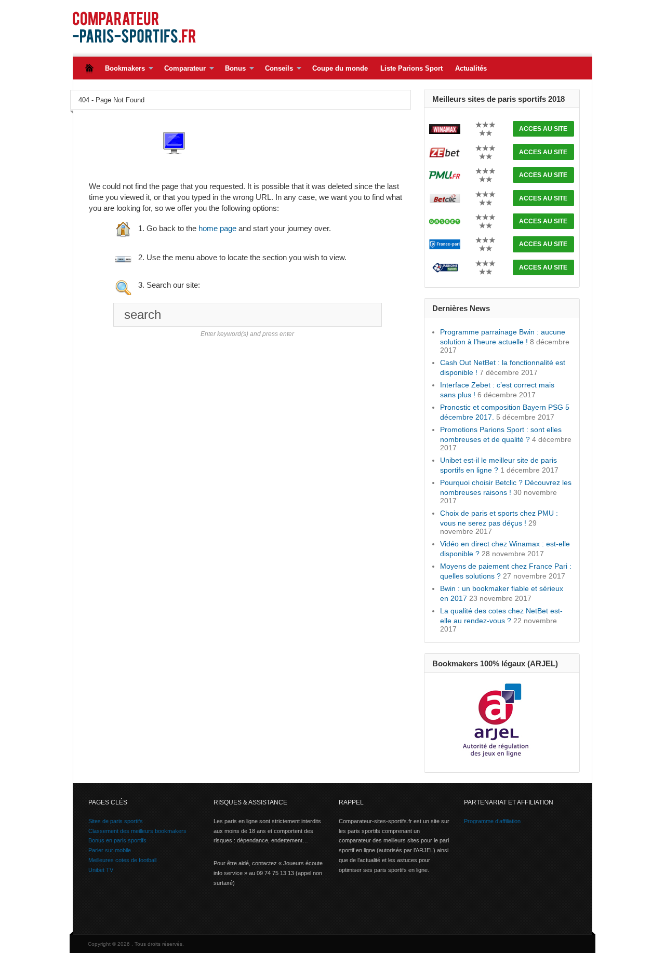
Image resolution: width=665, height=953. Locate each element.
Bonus (232, 68)
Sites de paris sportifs (115, 821)
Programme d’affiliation (492, 821)
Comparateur (182, 68)
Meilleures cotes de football (122, 860)
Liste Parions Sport (411, 68)
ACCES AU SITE (543, 128)
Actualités (471, 68)
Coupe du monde (340, 68)
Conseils (276, 68)
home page (217, 228)
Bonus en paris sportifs (117, 840)
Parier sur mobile (109, 850)
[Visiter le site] (444, 128)
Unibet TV (100, 870)
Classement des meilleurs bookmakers (137, 831)
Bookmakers (122, 68)
